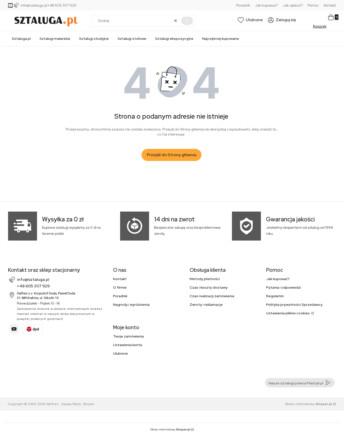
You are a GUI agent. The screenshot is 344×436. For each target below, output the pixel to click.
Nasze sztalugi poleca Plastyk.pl (296, 383)
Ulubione (120, 353)
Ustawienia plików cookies (288, 313)
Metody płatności (205, 279)
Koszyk (319, 26)
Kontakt (330, 5)
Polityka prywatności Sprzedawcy (294, 304)
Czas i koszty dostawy (209, 287)
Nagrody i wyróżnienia (131, 304)
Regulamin (275, 296)
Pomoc (313, 5)
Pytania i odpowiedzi (283, 287)
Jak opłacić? (293, 5)
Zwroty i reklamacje (206, 304)
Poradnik (243, 5)
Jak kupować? (266, 5)
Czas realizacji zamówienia (212, 296)
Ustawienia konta (127, 345)
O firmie (120, 287)
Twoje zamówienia (128, 336)
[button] (187, 21)
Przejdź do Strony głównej (171, 154)
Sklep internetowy (308, 404)
